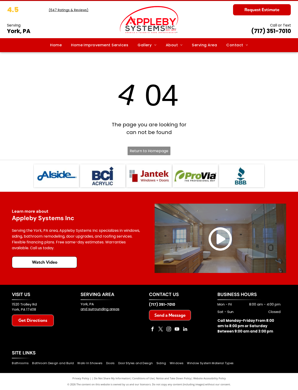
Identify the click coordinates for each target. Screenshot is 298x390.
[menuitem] (55, 45)
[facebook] (152, 330)
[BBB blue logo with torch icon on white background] (241, 176)
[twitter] (160, 330)
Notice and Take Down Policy (173, 378)
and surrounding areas (100, 308)
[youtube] (176, 330)
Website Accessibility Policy (209, 378)
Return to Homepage (149, 151)
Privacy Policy (80, 378)
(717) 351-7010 (271, 31)
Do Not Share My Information (112, 378)
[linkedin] (185, 330)
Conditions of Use (143, 378)
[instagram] (168, 330)
